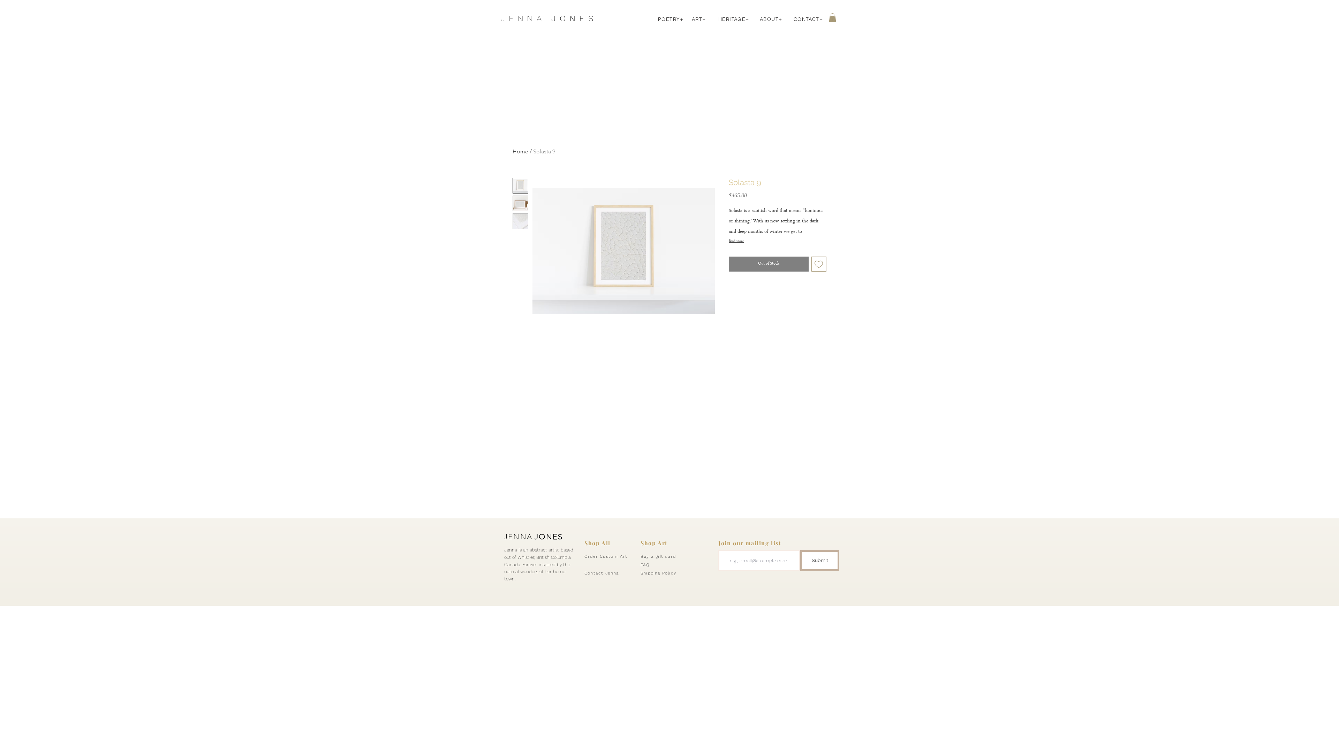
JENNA (533, 536)
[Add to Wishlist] (819, 264)
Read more (736, 241)
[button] (832, 17)
